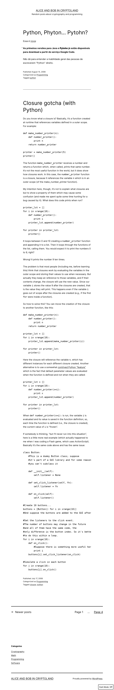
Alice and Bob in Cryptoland (57, 10)
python (33, 78)
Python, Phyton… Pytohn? (55, 32)
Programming (42, 75)
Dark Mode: (104, 687)
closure (33, 584)
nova (33, 41)
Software (15, 663)
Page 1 (79, 612)
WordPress (97, 678)
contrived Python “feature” (72, 367)
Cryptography (17, 651)
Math (13, 655)
